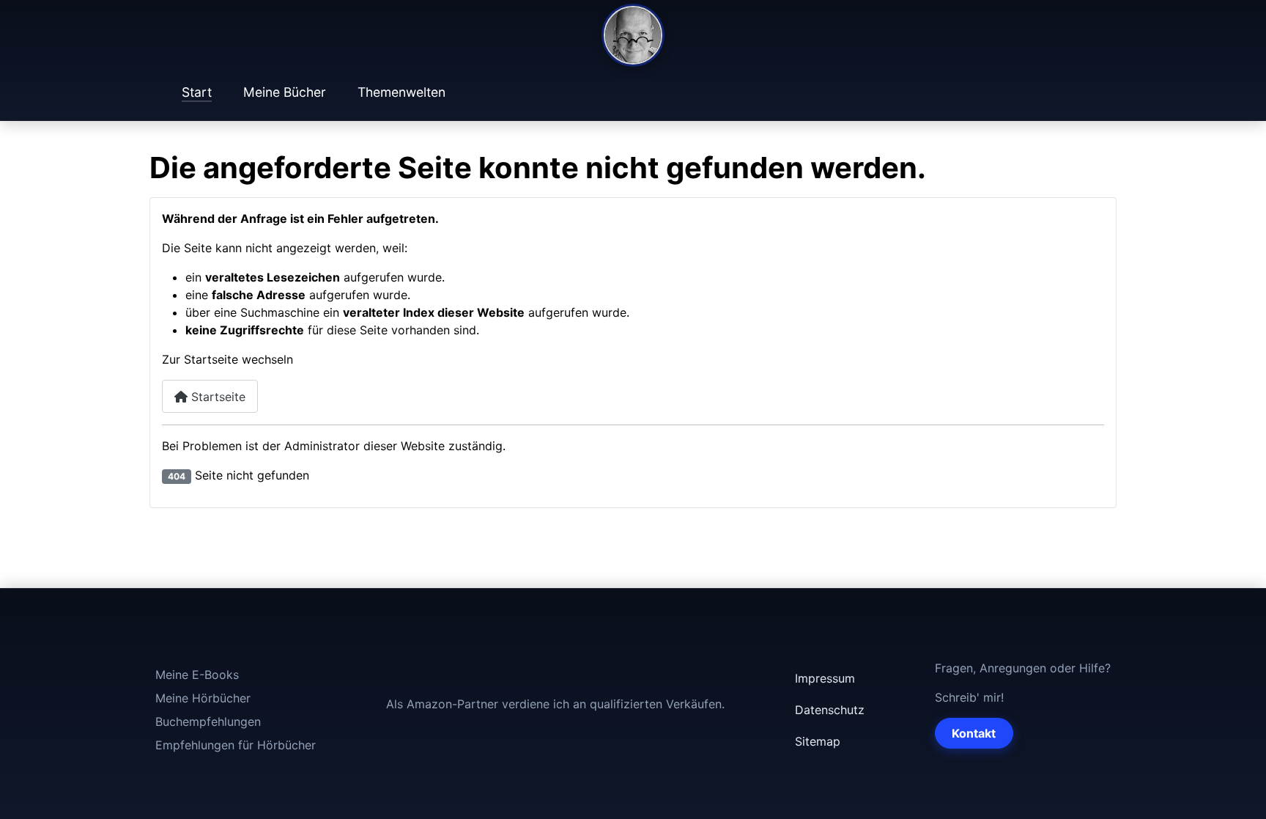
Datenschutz (830, 709)
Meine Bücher (284, 92)
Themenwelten (401, 92)
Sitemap (817, 741)
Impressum (825, 678)
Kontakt (974, 733)
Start (197, 92)
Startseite (216, 396)
